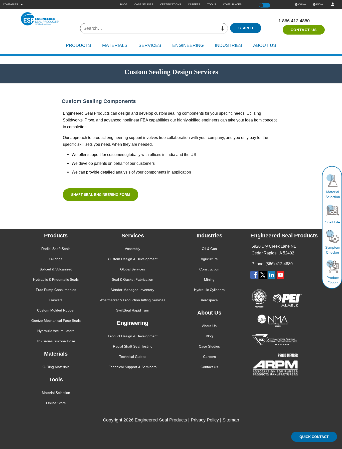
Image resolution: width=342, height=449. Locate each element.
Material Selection (332, 194)
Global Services (132, 269)
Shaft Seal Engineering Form (100, 195)
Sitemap (231, 419)
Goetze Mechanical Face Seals (56, 321)
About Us (264, 45)
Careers (194, 4)
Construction (209, 269)
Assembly (132, 249)
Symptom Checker (332, 249)
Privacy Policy (205, 419)
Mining (209, 279)
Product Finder (332, 280)
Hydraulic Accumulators (55, 331)
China (302, 4)
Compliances (232, 4)
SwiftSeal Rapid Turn (132, 310)
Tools (211, 4)
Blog (123, 4)
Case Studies (143, 4)
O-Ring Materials (56, 367)
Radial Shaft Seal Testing (132, 346)
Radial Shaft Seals (55, 249)
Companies (11, 4)
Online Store (56, 403)
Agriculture (209, 259)
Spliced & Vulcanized (56, 269)
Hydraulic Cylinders (209, 290)
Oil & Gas (209, 249)
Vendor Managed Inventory (132, 290)
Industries (228, 45)
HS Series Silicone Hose (56, 341)
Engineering (188, 45)
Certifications (170, 4)
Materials (114, 45)
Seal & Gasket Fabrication (132, 279)
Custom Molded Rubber (56, 310)
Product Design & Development (132, 336)
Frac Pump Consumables (56, 290)
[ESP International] (48, 19)
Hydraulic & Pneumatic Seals (56, 279)
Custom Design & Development (132, 259)
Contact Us (304, 30)
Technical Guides (132, 357)
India (319, 4)
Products (78, 45)
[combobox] (154, 28)
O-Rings (55, 259)
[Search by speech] (222, 28)
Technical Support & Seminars (132, 367)
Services (149, 45)
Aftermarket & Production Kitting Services (132, 300)
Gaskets (55, 300)
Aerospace (209, 300)
